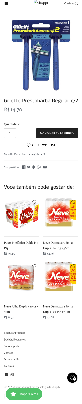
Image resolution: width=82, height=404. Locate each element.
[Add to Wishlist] (34, 201)
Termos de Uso (12, 359)
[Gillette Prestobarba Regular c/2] (41, 55)
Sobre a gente (11, 346)
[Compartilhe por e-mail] (45, 167)
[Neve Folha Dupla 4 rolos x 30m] (21, 278)
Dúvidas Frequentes (15, 339)
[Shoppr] (41, 3)
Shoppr (16, 387)
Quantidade (12, 124)
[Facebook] (6, 375)
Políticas (9, 366)
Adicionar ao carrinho (57, 133)
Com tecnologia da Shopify (45, 387)
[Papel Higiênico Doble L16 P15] (21, 214)
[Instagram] (12, 375)
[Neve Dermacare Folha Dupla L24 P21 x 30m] (60, 278)
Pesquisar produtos (14, 332)
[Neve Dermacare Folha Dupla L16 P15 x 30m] (60, 214)
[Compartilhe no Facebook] (23, 167)
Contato (8, 352)
